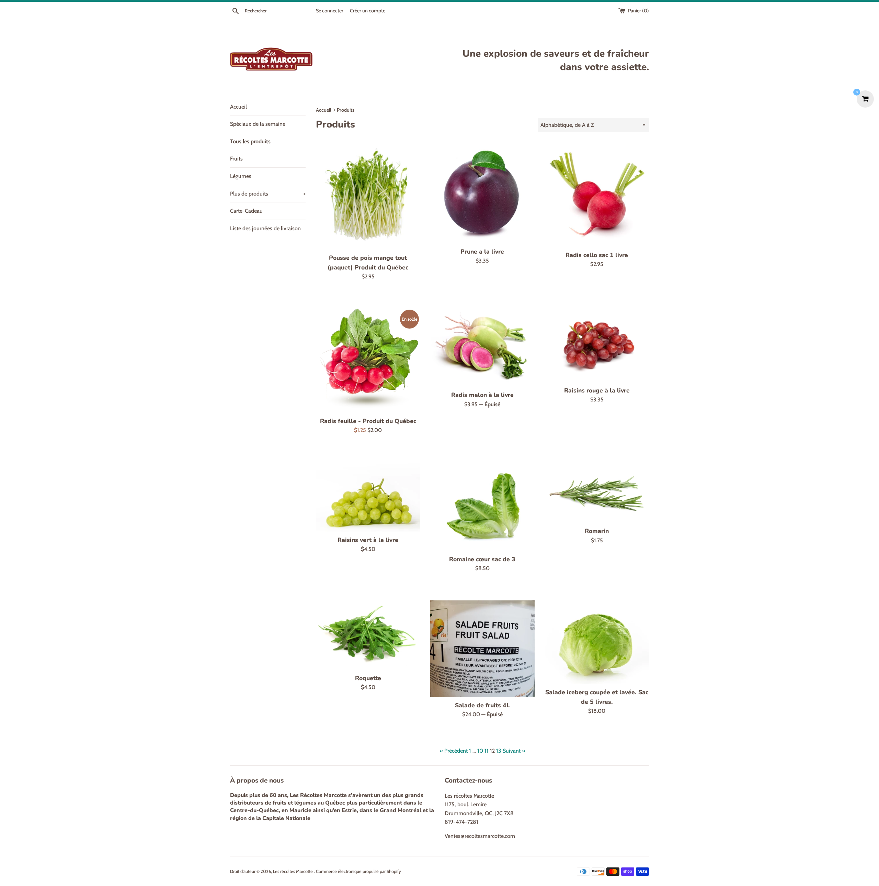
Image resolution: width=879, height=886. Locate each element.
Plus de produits (268, 193)
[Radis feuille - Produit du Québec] (368, 361)
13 (498, 750)
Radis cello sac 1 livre (597, 255)
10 (480, 750)
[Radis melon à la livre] (482, 348)
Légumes (240, 176)
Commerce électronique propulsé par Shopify (358, 871)
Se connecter (329, 11)
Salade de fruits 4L (482, 705)
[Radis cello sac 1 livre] (597, 195)
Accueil (238, 106)
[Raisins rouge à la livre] (597, 345)
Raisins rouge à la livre (597, 390)
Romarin (597, 531)
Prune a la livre (482, 251)
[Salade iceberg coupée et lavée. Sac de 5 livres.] (597, 642)
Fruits (236, 158)
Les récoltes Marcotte (293, 871)
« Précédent (454, 750)
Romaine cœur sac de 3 (482, 559)
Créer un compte (367, 11)
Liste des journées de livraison (265, 228)
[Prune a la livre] (482, 193)
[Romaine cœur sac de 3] (482, 506)
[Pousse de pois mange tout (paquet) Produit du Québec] (368, 196)
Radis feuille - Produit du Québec (368, 421)
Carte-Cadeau (246, 211)
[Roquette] (368, 635)
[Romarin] (597, 492)
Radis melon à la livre (482, 395)
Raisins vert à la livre (368, 540)
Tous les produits (250, 141)
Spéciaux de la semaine (257, 124)
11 (486, 750)
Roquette (368, 678)
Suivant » (514, 750)
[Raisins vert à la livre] (368, 497)
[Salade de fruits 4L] (482, 648)
